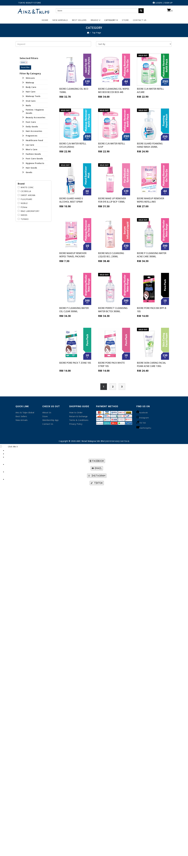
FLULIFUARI (26, 199)
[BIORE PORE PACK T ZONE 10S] (75, 344)
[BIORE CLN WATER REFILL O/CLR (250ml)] (75, 125)
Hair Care (31, 91)
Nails (28, 105)
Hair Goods (31, 167)
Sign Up (168, 2)
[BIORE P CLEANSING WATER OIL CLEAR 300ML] (75, 289)
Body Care (31, 87)
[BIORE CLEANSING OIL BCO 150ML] (75, 70)
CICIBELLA (26, 191)
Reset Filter (25, 67)
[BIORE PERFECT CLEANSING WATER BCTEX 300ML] (114, 289)
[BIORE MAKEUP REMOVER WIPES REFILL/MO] (153, 179)
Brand (94, 20)
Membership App (50, 420)
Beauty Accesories (35, 117)
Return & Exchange (78, 416)
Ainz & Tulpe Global (25, 412)
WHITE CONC (27, 187)
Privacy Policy (75, 424)
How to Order (75, 412)
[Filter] (141, 10)
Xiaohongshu (145, 428)
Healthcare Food (34, 140)
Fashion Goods (33, 154)
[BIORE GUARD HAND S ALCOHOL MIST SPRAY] (75, 179)
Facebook (143, 412)
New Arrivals (60, 20)
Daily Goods (32, 126)
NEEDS (24, 215)
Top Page (96, 32)
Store (125, 20)
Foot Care (31, 122)
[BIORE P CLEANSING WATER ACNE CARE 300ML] (153, 234)
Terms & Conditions (78, 420)
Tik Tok (142, 423)
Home (45, 20)
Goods (29, 172)
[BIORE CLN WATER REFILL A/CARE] (153, 70)
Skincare (30, 78)
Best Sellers (79, 20)
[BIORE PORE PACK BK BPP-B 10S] (153, 289)
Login (158, 2)
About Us (46, 412)
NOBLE (24, 203)
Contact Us (139, 20)
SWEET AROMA (28, 195)
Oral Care (31, 101)
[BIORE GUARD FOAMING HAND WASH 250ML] (153, 125)
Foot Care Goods (34, 158)
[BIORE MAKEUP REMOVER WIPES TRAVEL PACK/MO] (75, 234)
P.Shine (24, 207)
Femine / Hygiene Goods (35, 111)
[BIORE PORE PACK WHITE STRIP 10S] (114, 344)
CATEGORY (110, 20)
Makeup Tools (33, 96)
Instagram (144, 417)
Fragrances (31, 135)
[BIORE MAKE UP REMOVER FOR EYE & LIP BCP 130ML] (114, 179)
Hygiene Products (35, 163)
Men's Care (31, 149)
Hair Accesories (34, 131)
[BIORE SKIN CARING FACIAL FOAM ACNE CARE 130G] (153, 344)
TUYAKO (24, 219)
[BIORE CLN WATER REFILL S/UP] (114, 125)
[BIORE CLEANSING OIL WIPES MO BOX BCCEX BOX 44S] (114, 70)
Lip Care (30, 145)
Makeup (30, 82)
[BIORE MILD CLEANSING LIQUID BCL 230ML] (114, 234)
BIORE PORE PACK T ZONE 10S (75, 362)
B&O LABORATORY (30, 211)
